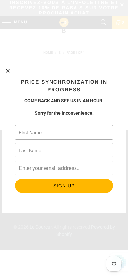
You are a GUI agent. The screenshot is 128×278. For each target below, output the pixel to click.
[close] (8, 71)
